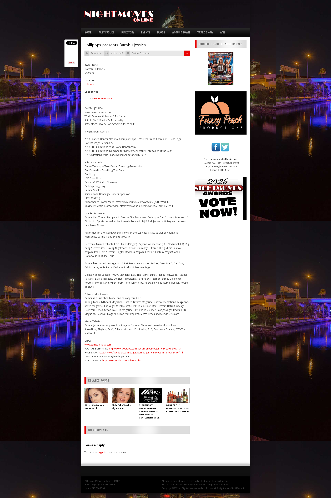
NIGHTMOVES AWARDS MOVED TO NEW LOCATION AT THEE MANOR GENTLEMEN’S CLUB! (149, 411)
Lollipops (89, 84)
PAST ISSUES (106, 32)
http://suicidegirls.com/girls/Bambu (121, 360)
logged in (102, 452)
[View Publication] (221, 68)
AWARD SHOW (205, 32)
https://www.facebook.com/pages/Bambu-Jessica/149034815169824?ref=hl (141, 352)
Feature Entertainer (141, 53)
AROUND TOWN (181, 32)
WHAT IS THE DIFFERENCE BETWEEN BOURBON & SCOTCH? (177, 408)
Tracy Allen (96, 53)
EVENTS (145, 32)
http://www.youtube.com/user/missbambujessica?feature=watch (145, 348)
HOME (88, 32)
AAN (222, 32)
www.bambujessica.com (98, 344)
